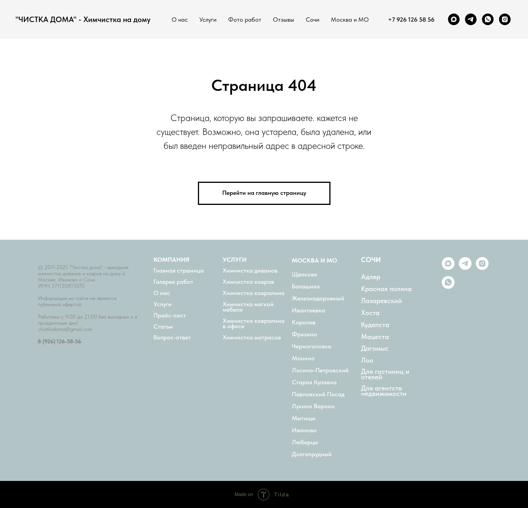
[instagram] (505, 19)
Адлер (370, 277)
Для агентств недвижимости (384, 390)
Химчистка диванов (250, 270)
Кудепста (375, 325)
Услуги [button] (207, 19)
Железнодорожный (318, 298)
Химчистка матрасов (252, 337)
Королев (303, 322)
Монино (303, 358)
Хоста (370, 313)
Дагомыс (374, 348)
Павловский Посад (318, 394)
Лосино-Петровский (320, 370)
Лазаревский (381, 301)
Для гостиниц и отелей (385, 374)
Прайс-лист (169, 315)
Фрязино (304, 334)
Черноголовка (311, 346)
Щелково (304, 274)
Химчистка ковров (248, 282)
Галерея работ (173, 282)
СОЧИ (371, 260)
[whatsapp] (488, 19)
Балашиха (306, 286)
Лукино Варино (313, 406)
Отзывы (283, 19)
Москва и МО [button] (350, 19)
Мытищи (303, 418)
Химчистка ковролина (253, 293)
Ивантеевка (308, 310)
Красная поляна (386, 289)
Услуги (162, 304)
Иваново (304, 430)
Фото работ (244, 19)
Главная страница (178, 270)
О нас (180, 19)
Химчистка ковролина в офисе (253, 323)
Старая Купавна (314, 382)
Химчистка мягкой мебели (248, 307)
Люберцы (305, 442)
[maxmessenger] (454, 19)
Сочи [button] (312, 19)
